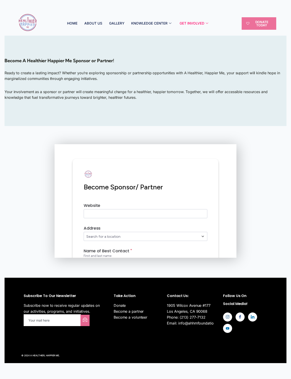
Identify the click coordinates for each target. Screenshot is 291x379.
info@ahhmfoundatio (195, 323)
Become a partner (129, 311)
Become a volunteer (130, 317)
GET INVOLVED (192, 23)
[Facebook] (240, 317)
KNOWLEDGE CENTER (149, 23)
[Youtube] (227, 328)
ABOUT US (93, 23)
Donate (120, 305)
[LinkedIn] (252, 317)
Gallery (116, 23)
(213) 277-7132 (193, 317)
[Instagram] (227, 317)
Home (72, 23)
